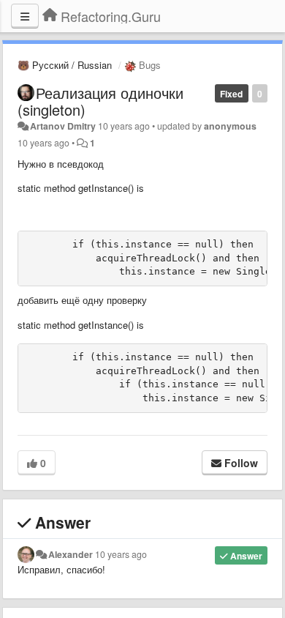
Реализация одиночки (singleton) (100, 101)
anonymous (230, 126)
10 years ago (121, 554)
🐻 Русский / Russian (65, 65)
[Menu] (25, 16)
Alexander (70, 554)
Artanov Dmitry (63, 126)
